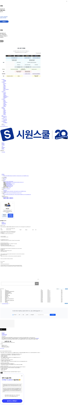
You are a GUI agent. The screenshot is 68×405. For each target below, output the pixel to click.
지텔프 (4, 85)
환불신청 (21, 194)
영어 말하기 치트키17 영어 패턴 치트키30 (14, 60)
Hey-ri (6, 299)
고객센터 (3, 144)
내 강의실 (4, 175)
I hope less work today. (8, 292)
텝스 (4, 84)
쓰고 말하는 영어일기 (27, 73)
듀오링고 (4, 87)
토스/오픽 (4, 83)
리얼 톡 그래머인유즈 (9, 184)
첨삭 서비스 (21, 175)
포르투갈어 (5, 97)
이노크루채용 (5, 122)
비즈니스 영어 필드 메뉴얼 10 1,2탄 (23, 69)
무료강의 (4, 188)
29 (7, 303)
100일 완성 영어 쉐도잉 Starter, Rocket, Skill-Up (32, 60)
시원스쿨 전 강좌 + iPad (10, 185)
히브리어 (4, 106)
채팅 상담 (12, 194)
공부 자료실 (18, 175)
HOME (3, 222)
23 (3, 303)
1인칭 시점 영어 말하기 (27, 64)
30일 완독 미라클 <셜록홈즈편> (36, 73)
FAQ (19, 194)
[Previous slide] (2, 341)
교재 (7, 181)
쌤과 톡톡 (7, 175)
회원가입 (3, 143)
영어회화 (3, 79)
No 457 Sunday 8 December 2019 (9, 298)
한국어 (3, 107)
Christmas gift (6, 290)
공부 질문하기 (14, 175)
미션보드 (27, 175)
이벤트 (3, 174)
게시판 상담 (5, 194)
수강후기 (4, 179)
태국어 (4, 103)
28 (6, 303)
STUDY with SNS (19, 62)
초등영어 (4, 81)
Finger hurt (6, 294)
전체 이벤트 (5, 190)
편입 (2, 115)
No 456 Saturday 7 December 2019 (9, 300)
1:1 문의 (15, 194)
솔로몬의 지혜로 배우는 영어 (36, 76)
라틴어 (4, 98)
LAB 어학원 (5, 119)
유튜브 (11, 197)
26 (5, 303)
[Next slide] (12, 341)
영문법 (4, 88)
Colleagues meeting (7, 295)
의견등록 (52, 314)
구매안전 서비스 (4, 335)
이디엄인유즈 (36, 64)
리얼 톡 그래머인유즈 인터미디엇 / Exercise (27, 71)
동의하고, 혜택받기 (12, 401)
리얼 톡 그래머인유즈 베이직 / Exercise (18, 71)
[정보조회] (37, 338)
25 (4, 303)
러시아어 (4, 114)
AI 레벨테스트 (8, 188)
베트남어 (4, 101)
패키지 (4, 181)
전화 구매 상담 (9, 194)
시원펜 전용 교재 (10, 181)
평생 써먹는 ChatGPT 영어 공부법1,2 (32, 62)
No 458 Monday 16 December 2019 (9, 291)
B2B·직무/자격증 (4, 116)
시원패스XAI (8, 182)
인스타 (8, 197)
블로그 (5, 197)
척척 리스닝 (18, 64)
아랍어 (4, 105)
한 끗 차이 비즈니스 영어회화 (14, 69)
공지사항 (17, 194)
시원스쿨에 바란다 (28, 194)
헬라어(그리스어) (5, 96)
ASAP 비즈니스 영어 (34, 69)
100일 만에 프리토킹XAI (13, 182)
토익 (4, 82)
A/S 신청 (24, 194)
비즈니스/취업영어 (6, 89)
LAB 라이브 (5, 120)
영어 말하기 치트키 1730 (20, 182)
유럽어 (3, 91)
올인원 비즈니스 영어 (10, 186)
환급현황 (24, 175)
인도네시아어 (5, 102)
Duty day (6, 301)
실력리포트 (10, 175)
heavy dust (6, 296)
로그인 (3, 142)
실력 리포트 (8, 191)
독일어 (4, 94)
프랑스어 (4, 93)
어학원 (3, 118)
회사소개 (3, 332)
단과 (6, 181)
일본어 (4, 109)
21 (2, 303)
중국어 (4, 100)
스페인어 (4, 92)
